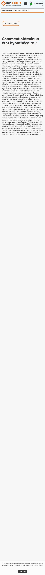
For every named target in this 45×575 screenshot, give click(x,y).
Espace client (38, 3)
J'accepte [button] (22, 571)
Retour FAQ (12, 23)
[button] (25, 3)
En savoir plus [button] (39, 565)
